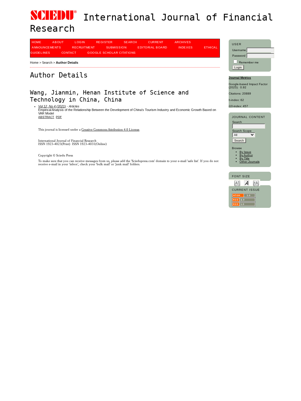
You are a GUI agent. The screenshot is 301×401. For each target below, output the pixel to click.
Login (80, 42)
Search (130, 42)
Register (104, 42)
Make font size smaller (237, 182)
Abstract (46, 117)
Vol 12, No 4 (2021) (52, 106)
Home (36, 42)
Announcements (46, 47)
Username (239, 50)
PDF (59, 117)
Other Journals (250, 161)
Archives (183, 42)
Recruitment (83, 47)
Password (238, 55)
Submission (116, 47)
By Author (246, 155)
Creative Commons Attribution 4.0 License (110, 129)
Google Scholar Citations (111, 52)
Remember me (249, 62)
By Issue (245, 152)
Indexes (185, 47)
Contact (68, 52)
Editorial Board (152, 47)
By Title (245, 158)
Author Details (67, 62)
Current (155, 42)
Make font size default (247, 182)
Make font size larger (256, 182)
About (57, 42)
